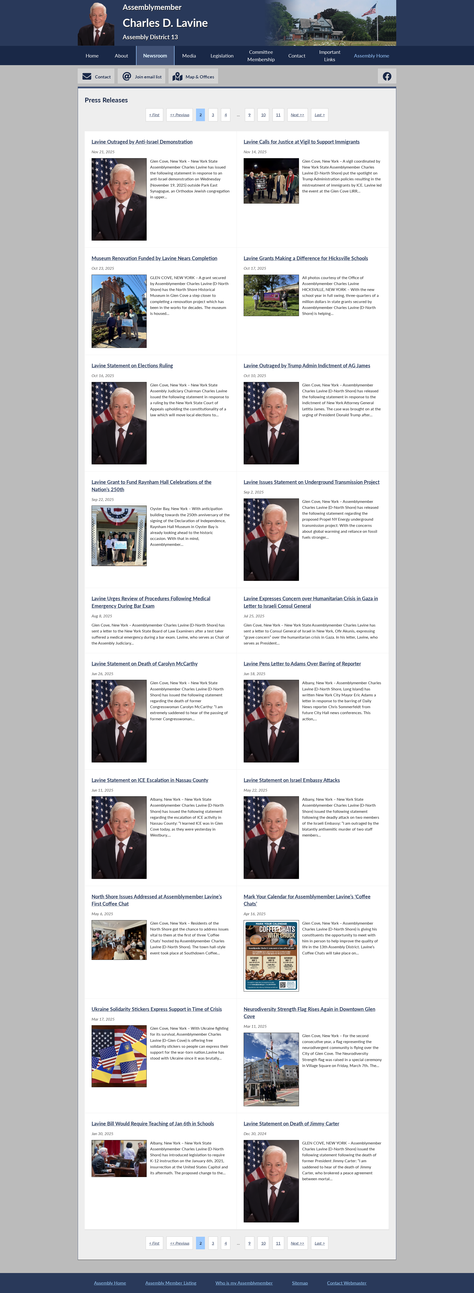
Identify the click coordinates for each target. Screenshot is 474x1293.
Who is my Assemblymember (244, 1283)
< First (154, 114)
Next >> (297, 114)
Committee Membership (261, 55)
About (121, 55)
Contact (296, 55)
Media (189, 55)
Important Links (329, 55)
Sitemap (300, 1283)
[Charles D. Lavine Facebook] (387, 76)
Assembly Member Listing (170, 1283)
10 (263, 114)
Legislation (222, 55)
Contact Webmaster (347, 1283)
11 (278, 114)
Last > (320, 114)
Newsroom (155, 55)
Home (92, 55)
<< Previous (179, 114)
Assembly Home (371, 55)
